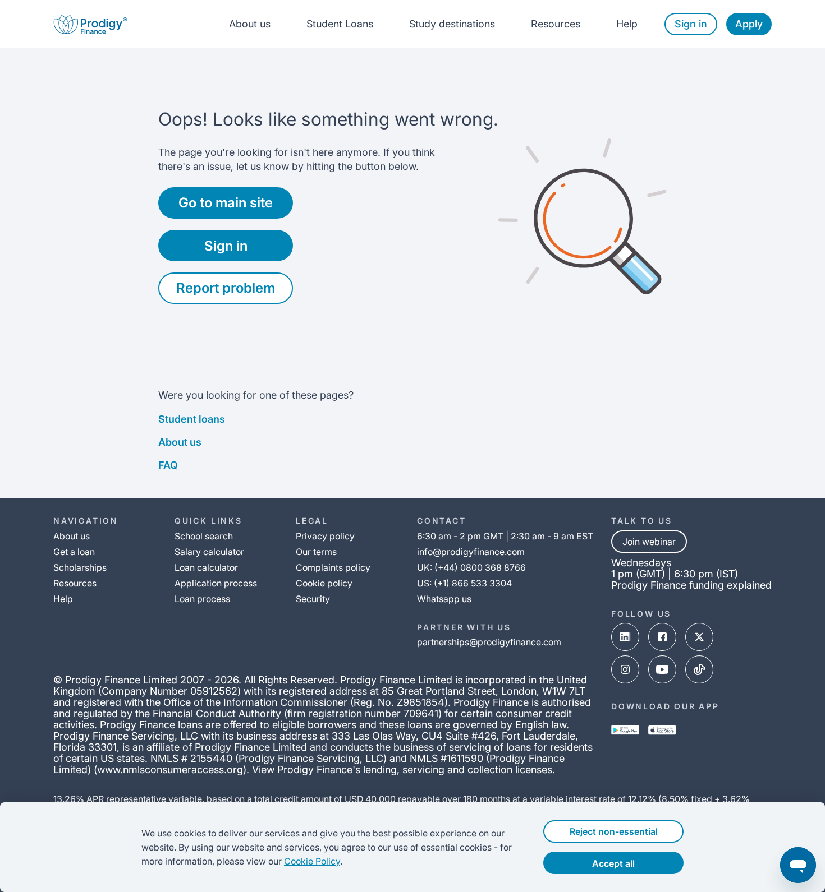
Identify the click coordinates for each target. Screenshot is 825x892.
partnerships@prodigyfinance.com (489, 642)
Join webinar (649, 541)
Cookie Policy (312, 861)
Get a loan (74, 551)
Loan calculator (206, 567)
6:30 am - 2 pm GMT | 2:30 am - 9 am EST (505, 536)
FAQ (168, 465)
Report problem (225, 288)
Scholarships (80, 567)
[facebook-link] (662, 637)
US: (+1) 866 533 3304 (464, 583)
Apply (749, 24)
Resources (555, 24)
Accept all (613, 863)
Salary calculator (209, 551)
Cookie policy (324, 583)
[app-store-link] (662, 730)
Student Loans (339, 24)
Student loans (191, 419)
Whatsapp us (444, 598)
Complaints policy (333, 567)
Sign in (691, 24)
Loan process (202, 598)
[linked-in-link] (625, 637)
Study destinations (452, 24)
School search (204, 536)
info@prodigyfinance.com (471, 551)
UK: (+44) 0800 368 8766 (471, 567)
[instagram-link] (625, 669)
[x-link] (699, 637)
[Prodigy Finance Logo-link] (90, 24)
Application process (216, 583)
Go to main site (225, 203)
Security (313, 598)
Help (627, 24)
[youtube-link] (662, 669)
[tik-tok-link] (699, 669)
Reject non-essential (614, 831)
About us (250, 24)
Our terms (316, 551)
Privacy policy (325, 536)
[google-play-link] (625, 730)
